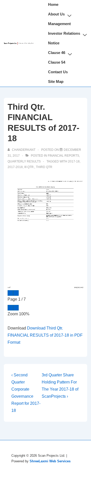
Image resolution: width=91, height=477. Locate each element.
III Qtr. (29, 167)
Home (53, 4)
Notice (53, 43)
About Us (56, 14)
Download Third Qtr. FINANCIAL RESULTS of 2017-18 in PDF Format (45, 335)
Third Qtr (44, 167)
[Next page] (16, 293)
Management (59, 24)
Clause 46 (56, 52)
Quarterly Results (24, 161)
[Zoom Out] (10, 307)
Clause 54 (56, 62)
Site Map (55, 81)
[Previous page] (10, 293)
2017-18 (74, 161)
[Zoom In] (16, 307)
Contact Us (58, 72)
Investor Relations (64, 33)
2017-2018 (15, 167)
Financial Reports (63, 155)
